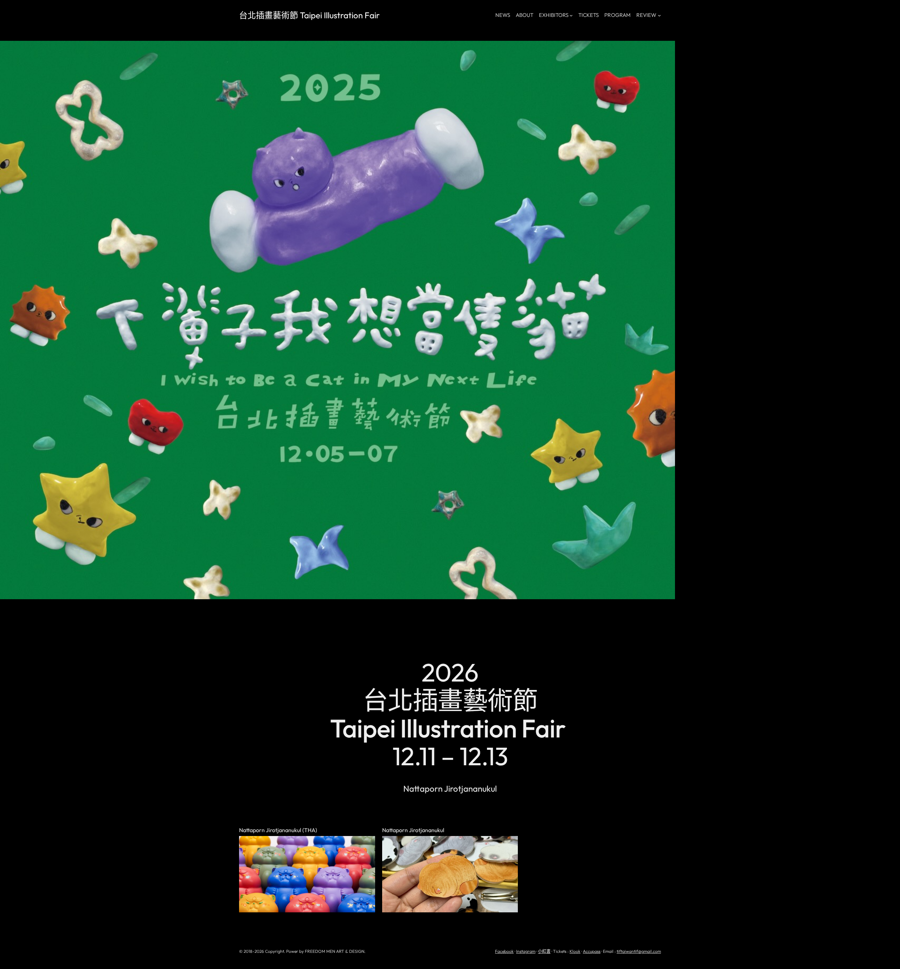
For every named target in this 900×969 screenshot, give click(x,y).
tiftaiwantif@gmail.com (639, 951)
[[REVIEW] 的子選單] (659, 15)
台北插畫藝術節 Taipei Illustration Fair (309, 15)
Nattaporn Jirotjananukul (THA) (278, 830)
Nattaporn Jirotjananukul (413, 830)
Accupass (591, 951)
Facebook (504, 951)
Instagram (525, 951)
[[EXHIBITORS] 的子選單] (571, 15)
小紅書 (544, 951)
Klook (575, 951)
